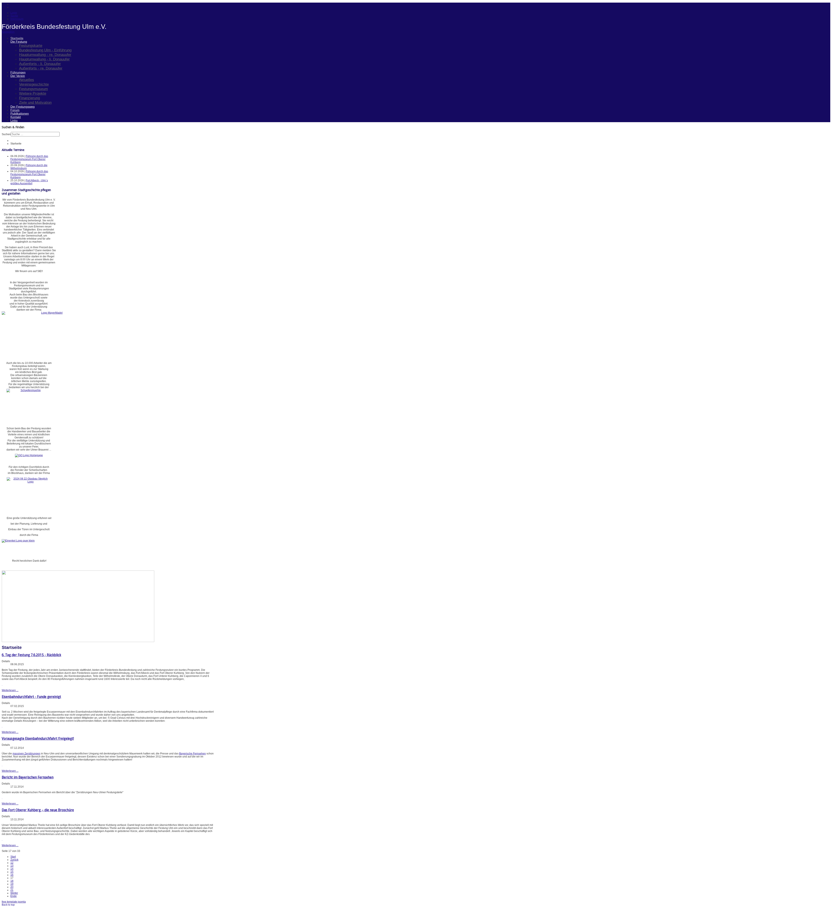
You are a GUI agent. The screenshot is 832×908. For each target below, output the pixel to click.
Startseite (16, 38)
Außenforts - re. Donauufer (40, 68)
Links (14, 120)
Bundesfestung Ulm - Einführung (45, 50)
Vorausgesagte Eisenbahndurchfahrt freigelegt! (38, 738)
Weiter (14, 893)
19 (11, 883)
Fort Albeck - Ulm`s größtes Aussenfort (29, 182)
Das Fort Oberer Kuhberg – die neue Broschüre (38, 810)
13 (11, 865)
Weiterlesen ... (10, 690)
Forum (15, 110)
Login (13, 12)
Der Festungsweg (22, 106)
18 (11, 880)
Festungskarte (30, 45)
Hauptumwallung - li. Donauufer (44, 59)
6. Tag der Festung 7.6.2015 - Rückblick (31, 655)
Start (13, 856)
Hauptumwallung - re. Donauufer (45, 54)
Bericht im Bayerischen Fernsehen (28, 777)
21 (11, 890)
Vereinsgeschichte (34, 84)
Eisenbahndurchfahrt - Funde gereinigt (31, 697)
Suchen (6, 134)
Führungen (18, 72)
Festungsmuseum (33, 89)
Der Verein (17, 76)
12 (11, 862)
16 (11, 874)
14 (11, 868)
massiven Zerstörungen (26, 753)
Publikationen (19, 113)
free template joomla (14, 901)
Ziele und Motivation (35, 102)
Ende (13, 896)
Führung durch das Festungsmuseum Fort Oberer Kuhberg (29, 159)
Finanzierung (29, 98)
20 (11, 887)
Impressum (16, 18)
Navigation (8, 31)
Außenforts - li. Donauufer (40, 64)
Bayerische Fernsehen (192, 753)
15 (11, 871)
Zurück (14, 859)
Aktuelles (26, 80)
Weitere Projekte (32, 93)
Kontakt (15, 117)
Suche (14, 15)
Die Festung (18, 41)
